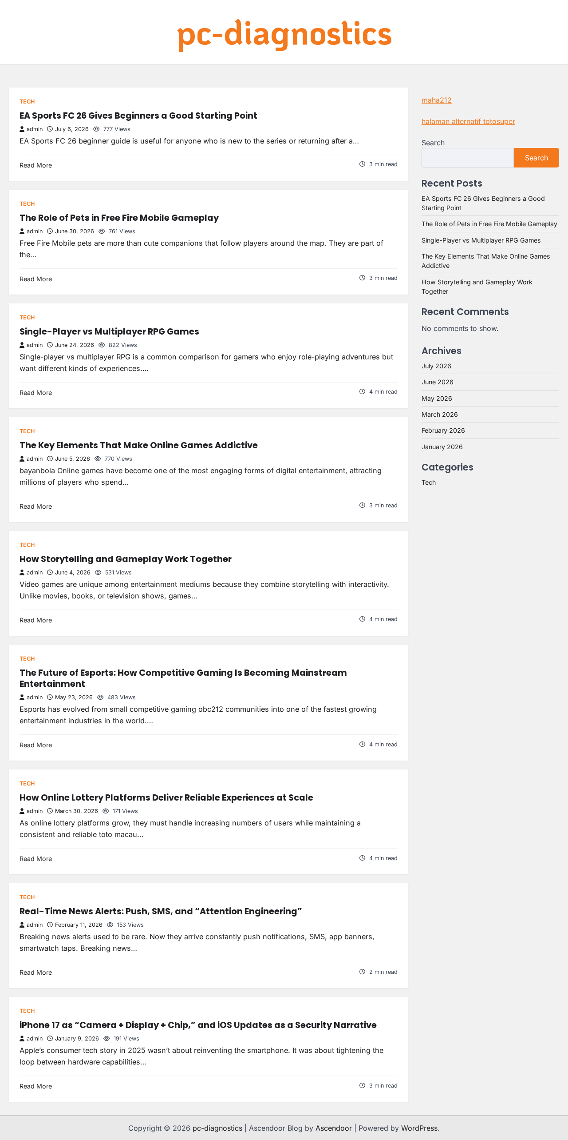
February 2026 (443, 430)
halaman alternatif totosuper (468, 121)
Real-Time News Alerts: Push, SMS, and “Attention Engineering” (161, 911)
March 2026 (440, 414)
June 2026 (438, 382)
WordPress (419, 1128)
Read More (36, 165)
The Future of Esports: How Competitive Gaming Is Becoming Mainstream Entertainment (183, 678)
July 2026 (436, 366)
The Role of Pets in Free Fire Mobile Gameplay (119, 218)
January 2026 (442, 446)
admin (35, 129)
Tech (27, 101)
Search (433, 142)
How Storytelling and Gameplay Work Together (126, 559)
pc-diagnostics (284, 31)
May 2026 (437, 398)
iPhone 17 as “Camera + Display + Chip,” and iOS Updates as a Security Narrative (198, 1025)
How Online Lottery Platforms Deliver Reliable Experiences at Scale (166, 798)
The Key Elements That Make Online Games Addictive (139, 445)
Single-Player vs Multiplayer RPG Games (109, 332)
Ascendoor (334, 1128)
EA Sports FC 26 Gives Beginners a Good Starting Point (138, 116)
